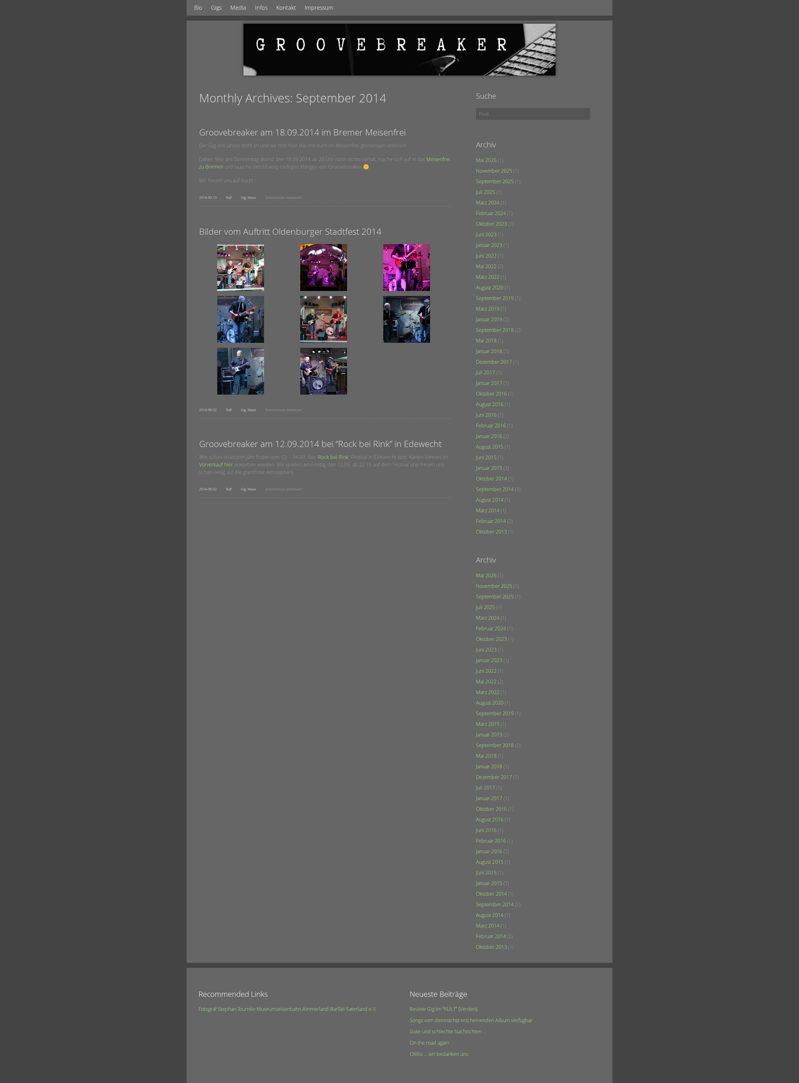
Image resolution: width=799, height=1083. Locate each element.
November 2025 (494, 170)
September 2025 (495, 181)
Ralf (229, 197)
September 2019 (495, 298)
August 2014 (489, 499)
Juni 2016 (486, 414)
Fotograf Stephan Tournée (227, 1009)
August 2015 (489, 446)
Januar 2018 (489, 351)
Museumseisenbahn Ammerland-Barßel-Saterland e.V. (316, 1009)
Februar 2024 (491, 213)
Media (238, 7)
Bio (198, 7)
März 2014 (487, 510)
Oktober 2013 (491, 531)
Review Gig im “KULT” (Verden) (443, 1009)
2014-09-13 (208, 197)
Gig (243, 197)
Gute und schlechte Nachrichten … (448, 1031)
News (252, 197)
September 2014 (495, 489)
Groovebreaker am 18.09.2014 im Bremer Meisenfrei (302, 132)
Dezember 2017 (494, 361)
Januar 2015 (489, 468)
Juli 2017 (485, 372)
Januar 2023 (489, 245)
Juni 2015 (486, 457)
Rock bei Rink (333, 457)
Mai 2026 (486, 160)
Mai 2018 (486, 340)
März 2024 (487, 202)
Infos (261, 7)
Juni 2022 (486, 255)
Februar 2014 (491, 521)
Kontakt (286, 7)
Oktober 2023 (491, 223)
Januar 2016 (489, 436)
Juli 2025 (485, 192)
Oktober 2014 (491, 478)
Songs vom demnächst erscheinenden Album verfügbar (471, 1020)
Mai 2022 (486, 266)
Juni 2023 (486, 234)
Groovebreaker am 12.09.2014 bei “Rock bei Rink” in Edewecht (320, 444)
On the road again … (432, 1042)
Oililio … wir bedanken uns (439, 1054)
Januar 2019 (489, 319)
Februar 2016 (491, 425)
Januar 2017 (489, 383)
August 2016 (489, 404)
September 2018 (495, 330)
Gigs (216, 7)
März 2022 (487, 276)
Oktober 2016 (491, 393)
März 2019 (487, 308)
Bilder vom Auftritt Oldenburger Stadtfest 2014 (290, 231)
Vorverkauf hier (216, 464)
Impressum (319, 7)
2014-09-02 (208, 409)
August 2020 (489, 287)
